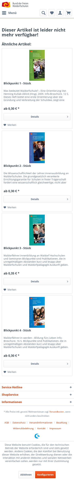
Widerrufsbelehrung (23, 428)
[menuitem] (9, 12)
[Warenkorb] (68, 12)
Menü (12, 13)
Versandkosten (56, 411)
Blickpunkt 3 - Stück (17, 248)
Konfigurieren (45, 474)
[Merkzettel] (51, 12)
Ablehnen (26, 474)
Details (35, 116)
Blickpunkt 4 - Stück (17, 330)
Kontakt (41, 428)
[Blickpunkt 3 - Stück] (37, 230)
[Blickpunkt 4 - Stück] (37, 312)
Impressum (55, 428)
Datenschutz (19, 422)
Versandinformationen (40, 422)
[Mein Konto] (60, 12)
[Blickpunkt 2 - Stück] (37, 147)
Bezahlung (61, 422)
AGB (6, 422)
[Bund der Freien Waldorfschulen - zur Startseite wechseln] (15, 5)
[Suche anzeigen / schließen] (43, 12)
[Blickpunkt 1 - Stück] (37, 65)
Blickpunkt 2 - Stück (17, 166)
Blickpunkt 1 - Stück (17, 83)
